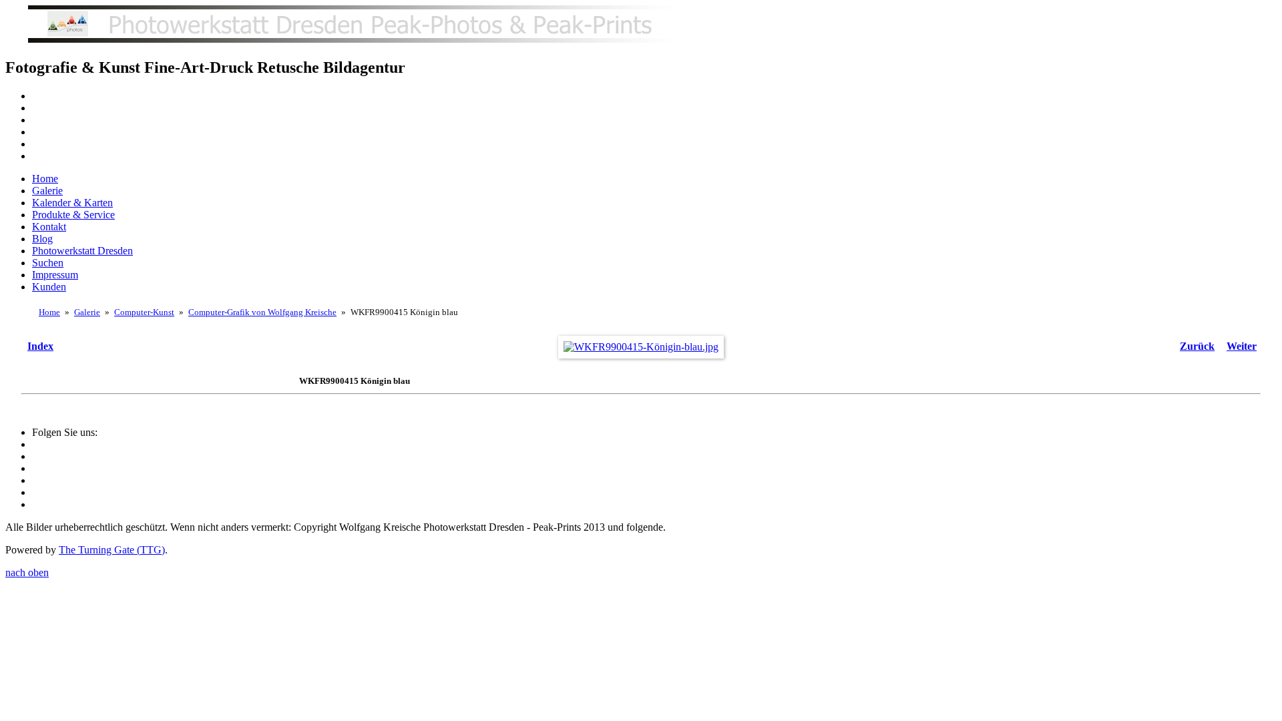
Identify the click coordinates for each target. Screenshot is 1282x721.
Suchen (47, 262)
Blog (42, 238)
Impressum (55, 274)
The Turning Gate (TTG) (112, 549)
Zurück (1197, 346)
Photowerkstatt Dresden (82, 250)
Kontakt (49, 226)
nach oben (27, 572)
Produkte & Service (73, 214)
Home (45, 178)
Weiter (1242, 346)
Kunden (49, 286)
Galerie (47, 190)
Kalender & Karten (72, 202)
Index (40, 346)
